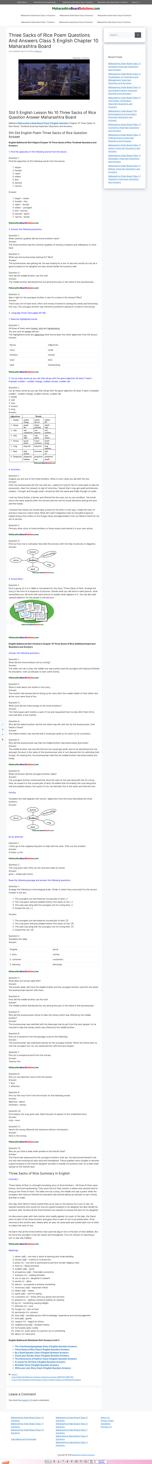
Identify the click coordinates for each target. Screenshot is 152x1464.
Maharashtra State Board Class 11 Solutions (112, 2)
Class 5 (14, 1374)
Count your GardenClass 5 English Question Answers (42, 1355)
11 (81, 1461)
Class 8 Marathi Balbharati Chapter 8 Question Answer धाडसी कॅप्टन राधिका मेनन (42, 1377)
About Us (135, 2)
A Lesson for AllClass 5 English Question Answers (40, 1362)
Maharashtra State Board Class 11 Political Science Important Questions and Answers (124, 138)
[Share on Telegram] (2, 729)
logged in (25, 1400)
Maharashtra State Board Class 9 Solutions (76, 15)
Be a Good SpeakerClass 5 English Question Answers (42, 1352)
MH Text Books (91, 1462)
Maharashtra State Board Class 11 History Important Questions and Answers (124, 148)
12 (85, 1461)
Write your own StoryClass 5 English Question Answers (43, 1368)
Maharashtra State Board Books (45, 2)
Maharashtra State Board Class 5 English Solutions (43, 123)
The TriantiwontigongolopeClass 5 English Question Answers (46, 1346)
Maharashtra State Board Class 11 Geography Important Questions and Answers (124, 158)
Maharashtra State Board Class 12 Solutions (78, 2)
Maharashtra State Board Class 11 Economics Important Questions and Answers (124, 127)
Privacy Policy (107, 1420)
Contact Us (106, 1427)
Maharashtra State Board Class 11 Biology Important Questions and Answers (124, 169)
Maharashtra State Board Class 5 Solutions (114, 22)
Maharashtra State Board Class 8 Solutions (114, 15)
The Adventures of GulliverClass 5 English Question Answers (46, 1358)
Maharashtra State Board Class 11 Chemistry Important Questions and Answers (124, 179)
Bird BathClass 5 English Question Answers (37, 1365)
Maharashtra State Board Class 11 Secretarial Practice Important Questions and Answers (124, 90)
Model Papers (22, 2)
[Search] (138, 35)
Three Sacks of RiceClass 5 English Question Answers (42, 1349)
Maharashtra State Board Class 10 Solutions (38, 15)
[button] (76, 1462)
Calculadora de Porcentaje (23, 1439)
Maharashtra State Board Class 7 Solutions (38, 22)
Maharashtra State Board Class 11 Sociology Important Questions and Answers (124, 66)
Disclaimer (106, 1423)
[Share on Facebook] (2, 734)
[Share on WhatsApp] (2, 724)
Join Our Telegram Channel (101, 1462)
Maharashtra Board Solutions (83, 1455)
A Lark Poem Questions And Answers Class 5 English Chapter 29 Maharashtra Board (46, 1380)
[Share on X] (2, 739)
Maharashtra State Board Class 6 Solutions (76, 22)
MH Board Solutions (48, 1462)
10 (76, 1461)
